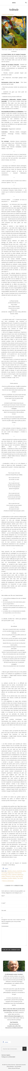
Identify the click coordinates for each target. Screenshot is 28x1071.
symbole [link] (3, 262)
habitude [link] (14, 633)
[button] (6, 868)
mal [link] (4, 782)
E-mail (3, 903)
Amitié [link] (3, 138)
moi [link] (16, 255)
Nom (3, 895)
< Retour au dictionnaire (7, 14)
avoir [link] (6, 629)
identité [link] (6, 275)
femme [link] (23, 266)
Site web (3, 910)
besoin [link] (10, 209)
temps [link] (7, 160)
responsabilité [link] (17, 287)
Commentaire (4, 926)
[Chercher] (24, 1049)
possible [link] (15, 756)
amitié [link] (12, 586)
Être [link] (9, 103)
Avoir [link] (14, 573)
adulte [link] (5, 339)
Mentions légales (5, 1055)
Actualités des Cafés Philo (14, 1026)
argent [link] (25, 578)
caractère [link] (11, 705)
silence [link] (3, 430)
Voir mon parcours (14, 1024)
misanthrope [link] (4, 244)
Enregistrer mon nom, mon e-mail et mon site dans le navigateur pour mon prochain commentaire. (13, 921)
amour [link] (24, 405)
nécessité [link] (15, 332)
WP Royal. (17, 1068)
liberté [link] (25, 192)
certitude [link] (8, 428)
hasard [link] (20, 156)
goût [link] (15, 652)
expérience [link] (24, 332)
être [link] (19, 103)
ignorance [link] (20, 124)
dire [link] (14, 325)
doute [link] (25, 120)
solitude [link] (8, 180)
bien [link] (2, 122)
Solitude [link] (10, 49)
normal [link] (4, 762)
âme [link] (2, 339)
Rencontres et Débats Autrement (14, 1027)
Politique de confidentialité (8, 1057)
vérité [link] (19, 326)
